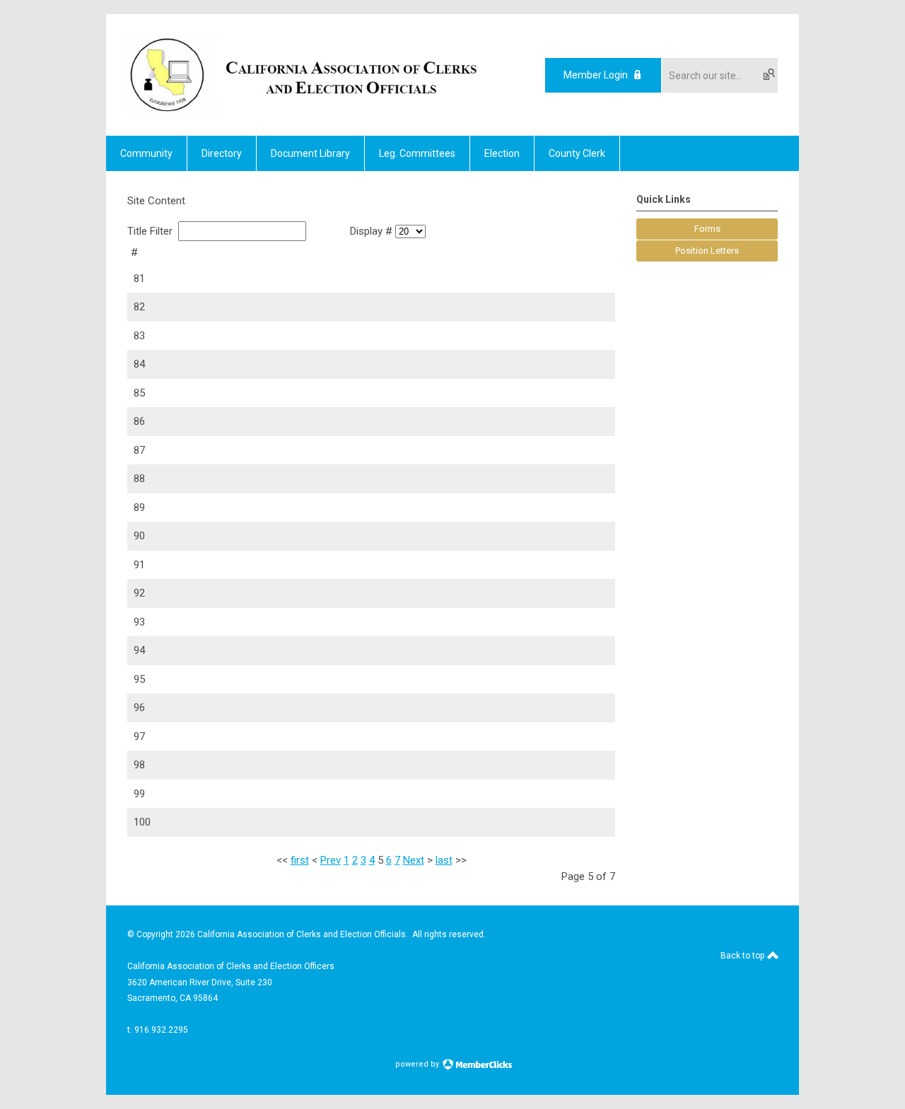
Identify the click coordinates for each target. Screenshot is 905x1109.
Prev (330, 860)
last (444, 860)
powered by (418, 1064)
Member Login (596, 75)
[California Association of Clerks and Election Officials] (304, 111)
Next (413, 860)
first (300, 860)
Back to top (743, 956)
